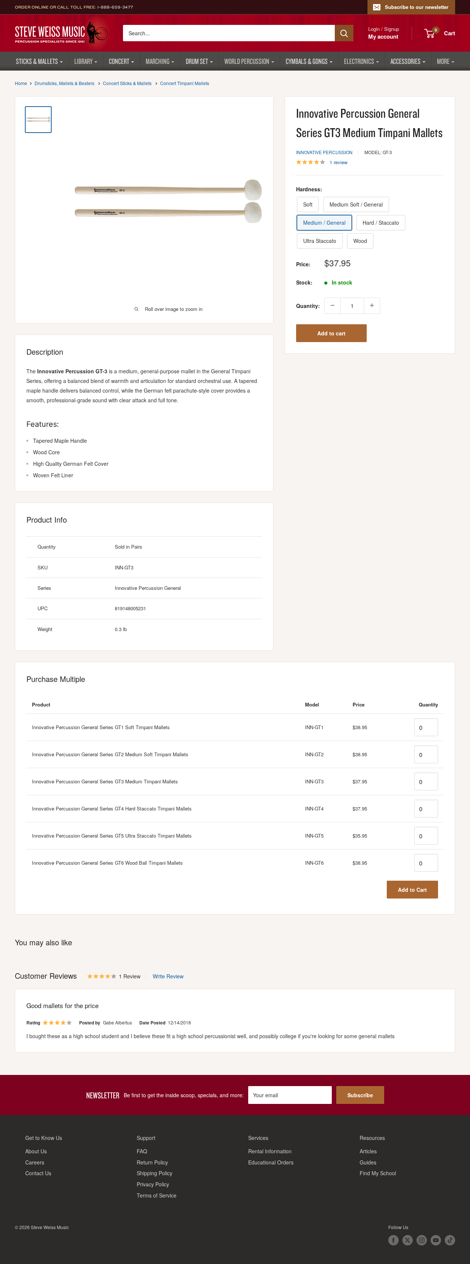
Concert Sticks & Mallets (127, 83)
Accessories (405, 61)
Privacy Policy (153, 1184)
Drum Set (197, 61)
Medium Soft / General (356, 204)
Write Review (168, 976)
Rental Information (270, 1151)
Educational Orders (271, 1162)
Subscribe (360, 1095)
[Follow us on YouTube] (436, 1240)
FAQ (142, 1151)
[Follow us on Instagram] (421, 1240)
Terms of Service (156, 1195)
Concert (119, 61)
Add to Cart (412, 889)
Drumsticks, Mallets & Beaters (64, 83)
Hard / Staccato (381, 222)
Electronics (359, 61)
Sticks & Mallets (37, 61)
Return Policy (152, 1162)
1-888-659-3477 (115, 7)
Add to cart (331, 333)
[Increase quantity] (372, 305)
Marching (157, 61)
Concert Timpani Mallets (184, 83)
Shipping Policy (154, 1173)
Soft (307, 204)
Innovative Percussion (324, 152)
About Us (36, 1151)
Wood (360, 240)
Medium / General (324, 222)
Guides (368, 1162)
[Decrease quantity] (332, 305)
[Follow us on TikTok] (450, 1240)
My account (383, 36)
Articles (368, 1151)
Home (21, 83)
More (443, 61)
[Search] (344, 33)
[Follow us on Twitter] (407, 1240)
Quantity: (308, 305)
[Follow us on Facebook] (393, 1240)
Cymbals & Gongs (307, 61)
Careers (34, 1162)
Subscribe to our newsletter (416, 6)
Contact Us (38, 1173)
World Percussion (246, 61)
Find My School (378, 1173)
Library (83, 61)
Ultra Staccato (319, 240)
